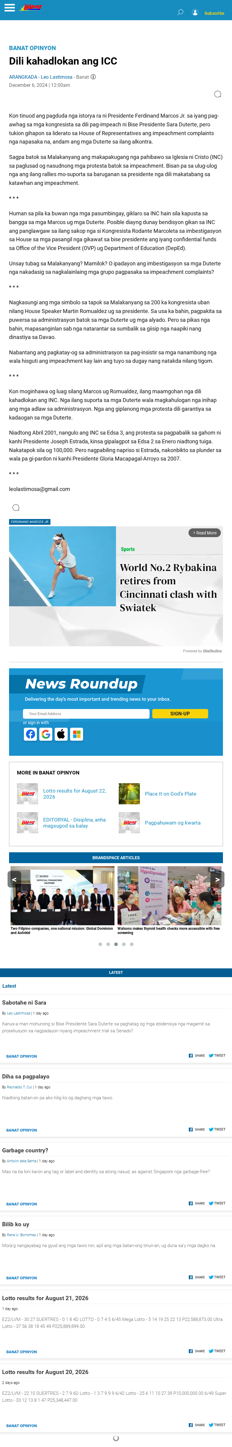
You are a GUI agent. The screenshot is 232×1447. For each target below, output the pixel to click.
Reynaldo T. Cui (19, 1087)
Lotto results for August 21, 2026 (45, 1298)
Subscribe (214, 13)
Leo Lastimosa (56, 77)
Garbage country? (25, 1150)
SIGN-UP (180, 714)
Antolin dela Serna (21, 1161)
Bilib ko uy (15, 1224)
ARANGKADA (23, 77)
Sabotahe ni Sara (24, 1002)
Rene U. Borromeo (21, 1235)
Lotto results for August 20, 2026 (45, 1372)
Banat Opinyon (32, 48)
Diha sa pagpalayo (26, 1076)
